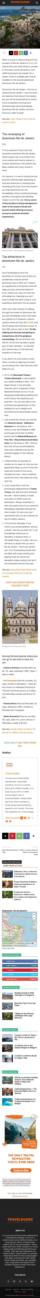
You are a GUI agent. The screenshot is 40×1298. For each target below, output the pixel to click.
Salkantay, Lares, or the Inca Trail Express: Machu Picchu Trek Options (25, 873)
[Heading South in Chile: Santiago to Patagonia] (7, 995)
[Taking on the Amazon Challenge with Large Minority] (7, 1016)
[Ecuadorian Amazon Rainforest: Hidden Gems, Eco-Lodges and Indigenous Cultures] (7, 894)
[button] (3, 3)
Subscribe (33, 979)
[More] (30, 53)
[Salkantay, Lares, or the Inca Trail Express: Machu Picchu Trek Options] (7, 874)
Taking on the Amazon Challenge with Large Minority (24, 1015)
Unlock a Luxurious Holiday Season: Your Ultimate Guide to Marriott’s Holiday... (26, 1080)
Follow (33, 965)
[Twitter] (10, 821)
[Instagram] (28, 818)
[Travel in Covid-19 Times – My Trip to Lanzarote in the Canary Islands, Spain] (7, 1038)
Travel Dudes (12, 773)
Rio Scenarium (10, 680)
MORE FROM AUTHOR (12, 866)
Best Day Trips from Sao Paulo (25, 1004)
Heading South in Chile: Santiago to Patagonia (24, 994)
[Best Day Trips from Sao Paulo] (7, 1006)
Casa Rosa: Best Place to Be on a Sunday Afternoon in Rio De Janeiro (19, 573)
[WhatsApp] (21, 53)
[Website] (21, 818)
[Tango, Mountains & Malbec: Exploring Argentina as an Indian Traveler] (7, 884)
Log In (24, 1292)
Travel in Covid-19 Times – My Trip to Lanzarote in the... (26, 1037)
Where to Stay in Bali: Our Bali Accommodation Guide (29, 852)
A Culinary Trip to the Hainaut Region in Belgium (26, 1046)
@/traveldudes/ (20, 1196)
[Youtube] (32, 1281)
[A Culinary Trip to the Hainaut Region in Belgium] (7, 1048)
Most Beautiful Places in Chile (10, 851)
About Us (16, 1289)
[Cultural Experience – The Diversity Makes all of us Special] (7, 1091)
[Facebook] (26, 53)
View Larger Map (8, 948)
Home (3, 8)
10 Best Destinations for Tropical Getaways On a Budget (25, 1101)
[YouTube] (6, 821)
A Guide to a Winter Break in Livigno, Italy (26, 1057)
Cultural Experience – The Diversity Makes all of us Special (26, 1091)
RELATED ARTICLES (11, 862)
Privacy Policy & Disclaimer (26, 1295)
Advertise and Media (27, 1289)
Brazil (31, 63)
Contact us (17, 1292)
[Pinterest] (16, 53)
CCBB (30, 322)
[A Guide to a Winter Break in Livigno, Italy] (7, 1058)
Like (35, 961)
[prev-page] (3, 904)
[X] (11, 53)
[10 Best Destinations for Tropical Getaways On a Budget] (7, 1102)
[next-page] (7, 904)
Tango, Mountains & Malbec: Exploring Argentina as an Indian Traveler (25, 884)
